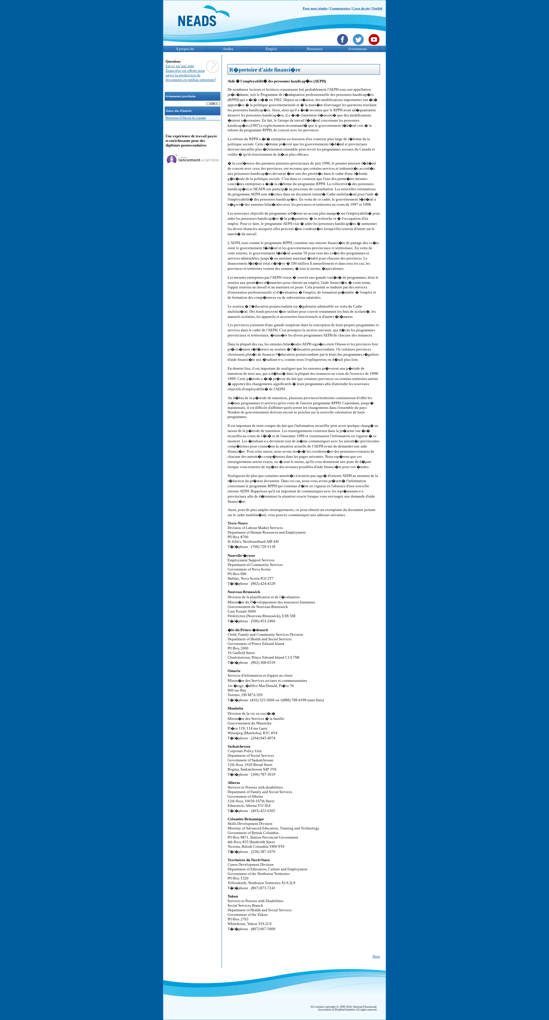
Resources (315, 49)
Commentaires (340, 8)
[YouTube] (374, 45)
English (377, 8)
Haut (376, 956)
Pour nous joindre (315, 8)
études (228, 49)
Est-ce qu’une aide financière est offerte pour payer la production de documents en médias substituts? (191, 73)
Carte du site (361, 8)
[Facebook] (343, 45)
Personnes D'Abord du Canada (186, 117)
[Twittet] (359, 45)
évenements (358, 49)
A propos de (185, 49)
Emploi (271, 49)
